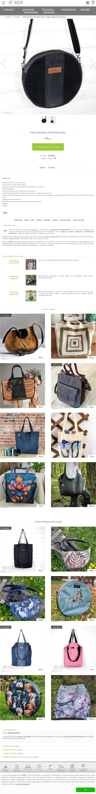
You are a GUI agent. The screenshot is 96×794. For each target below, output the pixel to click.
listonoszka (18, 220)
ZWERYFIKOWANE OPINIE (14, 256)
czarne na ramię (78, 220)
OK (86, 790)
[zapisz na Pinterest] (5, 213)
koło (32, 220)
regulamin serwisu (16, 770)
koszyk (87, 5)
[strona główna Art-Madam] (16, 3)
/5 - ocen (48, 159)
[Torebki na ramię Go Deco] (31, 269)
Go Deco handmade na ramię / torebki (48, 521)
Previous (4, 63)
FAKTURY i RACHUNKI (13, 753)
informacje (38, 769)
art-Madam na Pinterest (83, 770)
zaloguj (93, 5)
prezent (55, 220)
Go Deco (51, 155)
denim (26, 220)
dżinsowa (47, 220)
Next (92, 63)
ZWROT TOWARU (12, 746)
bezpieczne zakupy (5, 770)
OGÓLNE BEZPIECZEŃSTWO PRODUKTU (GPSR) (21, 757)
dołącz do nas (27, 769)
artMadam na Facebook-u (61, 770)
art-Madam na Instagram (72, 770)
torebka (39, 220)
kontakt (50, 769)
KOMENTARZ (10, 225)
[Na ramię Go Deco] (31, 301)
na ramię (51, 167)
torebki (42, 167)
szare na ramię (65, 220)
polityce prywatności (23, 784)
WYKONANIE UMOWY (13, 750)
